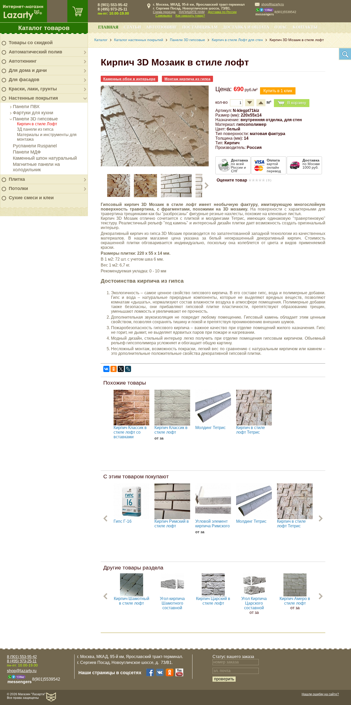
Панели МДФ (27, 152)
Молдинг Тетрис (210, 427)
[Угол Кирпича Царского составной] (254, 595)
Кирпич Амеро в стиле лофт (295, 600)
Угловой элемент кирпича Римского (212, 523)
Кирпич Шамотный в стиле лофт (131, 600)
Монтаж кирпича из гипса (187, 79)
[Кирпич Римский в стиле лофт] (172, 501)
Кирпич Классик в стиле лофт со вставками (130, 432)
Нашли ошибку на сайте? (320, 694)
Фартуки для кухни (33, 112)
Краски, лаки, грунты (33, 88)
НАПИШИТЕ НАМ (192, 12)
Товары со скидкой (31, 42)
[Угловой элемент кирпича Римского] (213, 501)
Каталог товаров (44, 27)
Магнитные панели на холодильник (36, 167)
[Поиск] (345, 54)
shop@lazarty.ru (272, 4)
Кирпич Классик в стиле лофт (171, 429)
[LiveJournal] (128, 369)
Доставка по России (222, 12)
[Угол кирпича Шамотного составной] (172, 595)
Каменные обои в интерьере (129, 79)
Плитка (17, 179)
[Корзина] (77, 11)
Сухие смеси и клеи (31, 197)
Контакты (305, 27)
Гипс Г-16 (123, 521)
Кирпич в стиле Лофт (37, 124)
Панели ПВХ (26, 106)
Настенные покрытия (33, 98)
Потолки (18, 188)
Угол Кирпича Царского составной (254, 603)
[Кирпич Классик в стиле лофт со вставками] (131, 407)
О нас (281, 27)
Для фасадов (24, 79)
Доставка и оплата (246, 27)
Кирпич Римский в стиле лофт (171, 523)
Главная (108, 27)
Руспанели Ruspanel (35, 145)
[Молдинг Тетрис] (213, 407)
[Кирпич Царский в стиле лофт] (213, 595)
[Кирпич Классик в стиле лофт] (172, 407)
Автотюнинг (23, 61)
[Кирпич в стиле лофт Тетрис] (254, 407)
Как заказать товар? (190, 15)
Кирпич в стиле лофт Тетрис (250, 429)
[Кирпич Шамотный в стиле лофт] (131, 595)
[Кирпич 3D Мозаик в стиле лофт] (155, 165)
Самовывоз (163, 15)
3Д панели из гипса (35, 129)
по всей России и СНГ (239, 165)
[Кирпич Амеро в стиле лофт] (295, 595)
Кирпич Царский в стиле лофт (213, 600)
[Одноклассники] (113, 369)
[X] (121, 369)
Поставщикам (200, 27)
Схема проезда (164, 12)
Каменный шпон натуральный (45, 158)
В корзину (296, 103)
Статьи (132, 27)
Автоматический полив (35, 51)
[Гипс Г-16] (131, 501)
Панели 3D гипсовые (35, 118)
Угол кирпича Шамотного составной (172, 603)
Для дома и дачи (28, 70)
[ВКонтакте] (106, 369)
